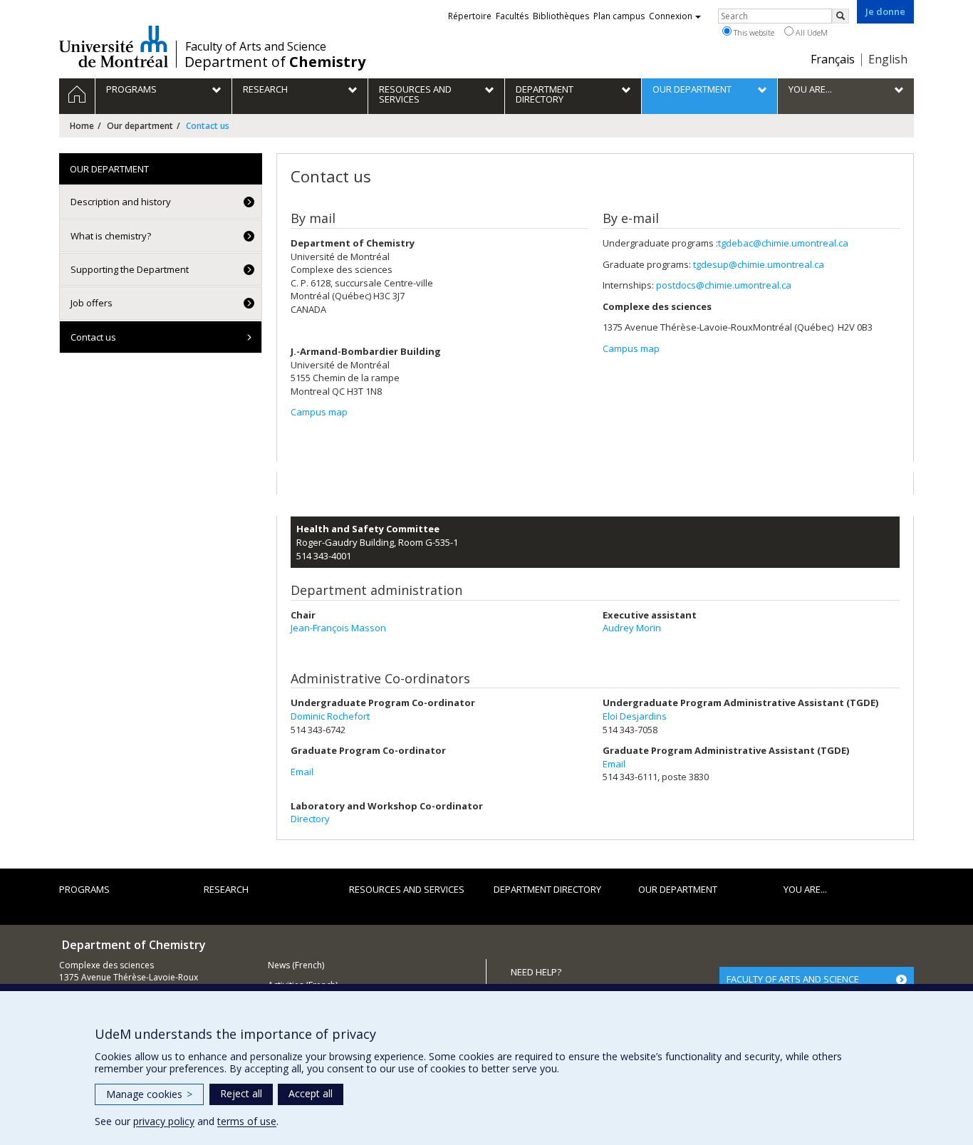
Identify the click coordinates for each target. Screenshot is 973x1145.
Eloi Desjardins (635, 716)
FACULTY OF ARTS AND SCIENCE (793, 979)
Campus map (319, 411)
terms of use (246, 1121)
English (887, 59)
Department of (274, 62)
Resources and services (406, 889)
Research (226, 889)
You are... (805, 889)
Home (82, 126)
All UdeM (811, 32)
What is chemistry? (111, 235)
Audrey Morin (632, 627)
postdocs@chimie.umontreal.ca (723, 285)
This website (753, 32)
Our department (140, 126)
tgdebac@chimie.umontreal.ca (783, 243)
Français (833, 59)
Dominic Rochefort (330, 716)
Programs (84, 889)
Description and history (121, 201)
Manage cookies (149, 1094)
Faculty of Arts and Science (255, 46)
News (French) (296, 965)
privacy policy (163, 1121)
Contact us (93, 337)
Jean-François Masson (338, 627)
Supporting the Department (130, 269)
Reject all (241, 1093)
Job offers (92, 302)
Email (302, 771)
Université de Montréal (113, 46)
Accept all (310, 1093)
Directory (310, 818)
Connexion (670, 16)
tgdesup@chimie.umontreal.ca (758, 264)
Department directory (547, 889)
